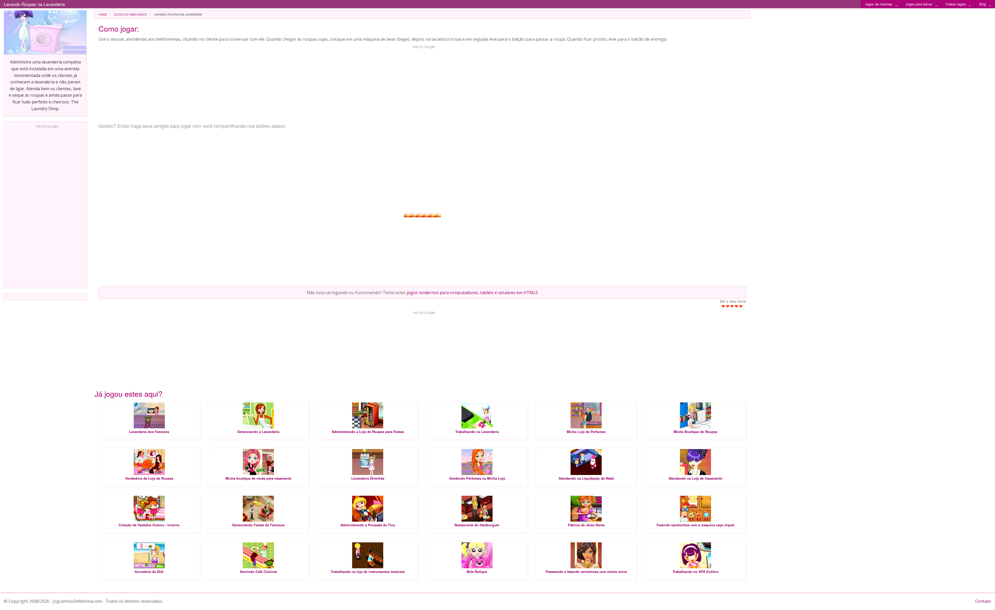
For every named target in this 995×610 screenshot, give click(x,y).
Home (102, 14)
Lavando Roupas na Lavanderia (34, 4)
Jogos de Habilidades (130, 14)
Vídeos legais (956, 4)
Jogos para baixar (919, 4)
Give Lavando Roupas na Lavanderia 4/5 (736, 306)
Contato (983, 601)
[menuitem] (102, 14)
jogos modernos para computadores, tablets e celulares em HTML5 (472, 292)
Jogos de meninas (878, 4)
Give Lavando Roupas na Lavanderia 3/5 (732, 306)
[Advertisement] (45, 206)
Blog (982, 4)
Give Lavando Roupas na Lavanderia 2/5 (728, 306)
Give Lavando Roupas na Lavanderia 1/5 (723, 306)
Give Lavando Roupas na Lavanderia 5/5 (741, 306)
